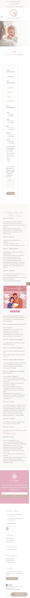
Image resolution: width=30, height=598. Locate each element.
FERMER (28, 283)
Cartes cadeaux (15, 311)
